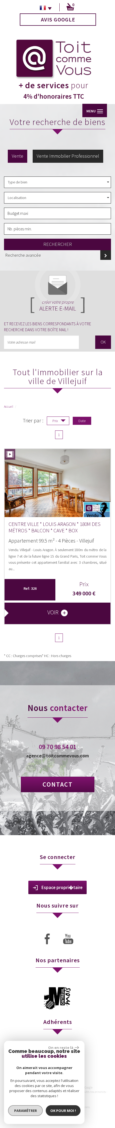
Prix (55, 420)
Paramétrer (25, 1110)
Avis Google (58, 19)
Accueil (8, 406)
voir (53, 612)
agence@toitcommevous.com (57, 756)
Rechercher (57, 244)
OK (103, 342)
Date (82, 420)
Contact (58, 784)
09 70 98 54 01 (57, 747)
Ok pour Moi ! (63, 1110)
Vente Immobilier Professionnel (68, 156)
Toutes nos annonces (94, 1092)
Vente (17, 156)
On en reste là (60, 1047)
